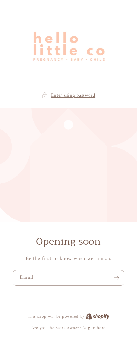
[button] (68, 95)
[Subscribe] (116, 278)
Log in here (94, 328)
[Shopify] (98, 316)
